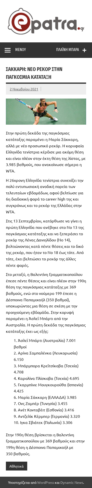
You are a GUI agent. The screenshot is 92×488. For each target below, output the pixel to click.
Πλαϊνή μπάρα (67, 49)
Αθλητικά (16, 466)
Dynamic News (71, 482)
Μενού (20, 49)
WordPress (45, 482)
